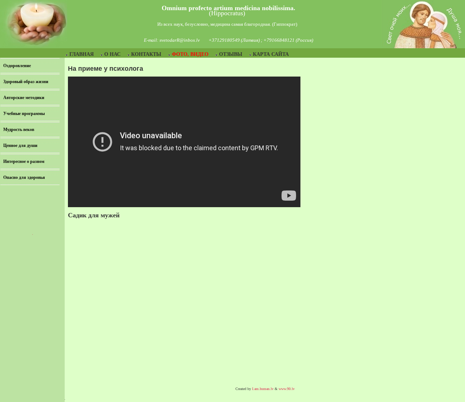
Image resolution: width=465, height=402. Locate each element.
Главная (81, 54)
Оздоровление (17, 65)
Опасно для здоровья (24, 177)
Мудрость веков (18, 129)
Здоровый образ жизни (25, 81)
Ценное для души (20, 145)
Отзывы (230, 54)
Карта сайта (271, 54)
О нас (112, 54)
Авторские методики (23, 97)
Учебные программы (24, 113)
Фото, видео (190, 54)
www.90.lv (287, 389)
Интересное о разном (23, 161)
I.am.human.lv (263, 389)
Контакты (146, 54)
